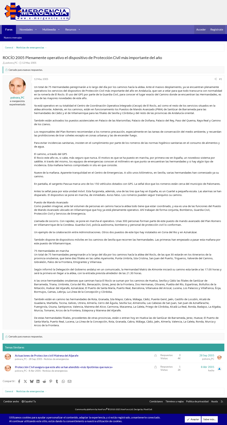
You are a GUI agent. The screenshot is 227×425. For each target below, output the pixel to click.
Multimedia (49, 29)
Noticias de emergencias (56, 359)
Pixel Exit (148, 409)
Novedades (26, 29)
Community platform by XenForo (104, 409)
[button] (36, 29)
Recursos (70, 29)
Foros (8, 29)
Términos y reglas (174, 401)
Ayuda (214, 401)
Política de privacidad (197, 401)
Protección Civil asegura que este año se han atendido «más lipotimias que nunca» (64, 367)
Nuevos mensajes (13, 37)
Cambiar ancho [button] (11, 401)
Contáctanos (156, 401)
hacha (211, 370)
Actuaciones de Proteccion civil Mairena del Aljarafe (46, 355)
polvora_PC (11, 62)
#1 (220, 79)
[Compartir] (215, 79)
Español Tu (30, 401)
